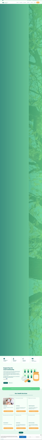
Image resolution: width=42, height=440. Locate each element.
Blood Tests (24, 2)
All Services (21, 432)
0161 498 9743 (29, 0)
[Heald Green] (5, 2)
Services (32, 2)
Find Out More (8, 411)
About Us (18, 2)
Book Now (38, 2)
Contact (35, 2)
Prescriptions (21, 2)
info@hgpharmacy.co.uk (36, 0)
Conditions (28, 2)
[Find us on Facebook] (2, 0)
